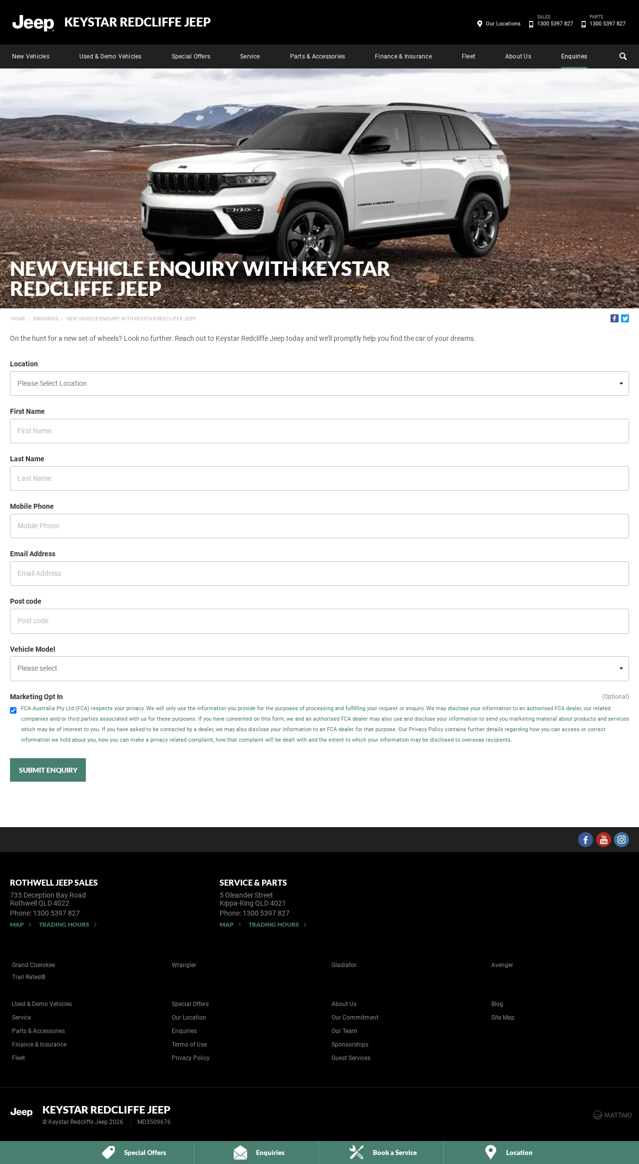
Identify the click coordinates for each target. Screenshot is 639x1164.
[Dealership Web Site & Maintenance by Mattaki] (612, 1115)
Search (622, 56)
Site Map (503, 1017)
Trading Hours (64, 924)
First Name (27, 411)
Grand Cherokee (33, 965)
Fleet (468, 56)
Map (17, 924)
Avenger (502, 965)
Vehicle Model (32, 649)
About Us (518, 56)
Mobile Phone (32, 506)
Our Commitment (354, 1017)
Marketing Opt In (36, 697)
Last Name (27, 459)
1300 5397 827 (555, 23)
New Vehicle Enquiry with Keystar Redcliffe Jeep (131, 318)
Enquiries (574, 56)
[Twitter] (625, 318)
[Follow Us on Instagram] (621, 839)
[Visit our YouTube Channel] (603, 839)
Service (250, 56)
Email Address (32, 554)
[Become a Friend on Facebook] (585, 839)
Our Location (189, 1017)
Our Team (344, 1031)
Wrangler (184, 965)
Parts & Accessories (317, 56)
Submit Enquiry (48, 770)
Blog (497, 1004)
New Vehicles (30, 56)
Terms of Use (189, 1044)
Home (18, 318)
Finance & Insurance (403, 56)
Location (24, 364)
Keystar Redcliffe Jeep (137, 22)
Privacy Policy (191, 1058)
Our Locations (503, 23)
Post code (25, 601)
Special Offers (191, 56)
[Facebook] (615, 318)
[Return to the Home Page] (24, 1114)
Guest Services (350, 1058)
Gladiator (343, 965)
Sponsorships (349, 1044)
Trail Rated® (28, 977)
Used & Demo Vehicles (110, 56)
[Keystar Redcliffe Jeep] (33, 22)
